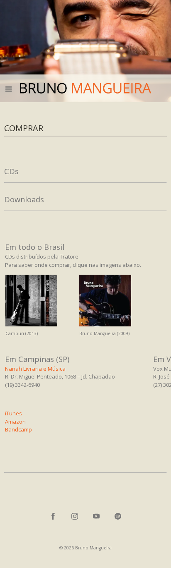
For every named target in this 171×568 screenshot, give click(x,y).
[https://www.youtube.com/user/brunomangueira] (96, 516)
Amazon (15, 421)
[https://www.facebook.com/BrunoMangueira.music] (53, 516)
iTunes (13, 413)
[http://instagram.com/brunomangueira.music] (74, 516)
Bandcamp (18, 429)
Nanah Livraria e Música (35, 368)
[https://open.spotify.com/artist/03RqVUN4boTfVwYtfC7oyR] (118, 516)
